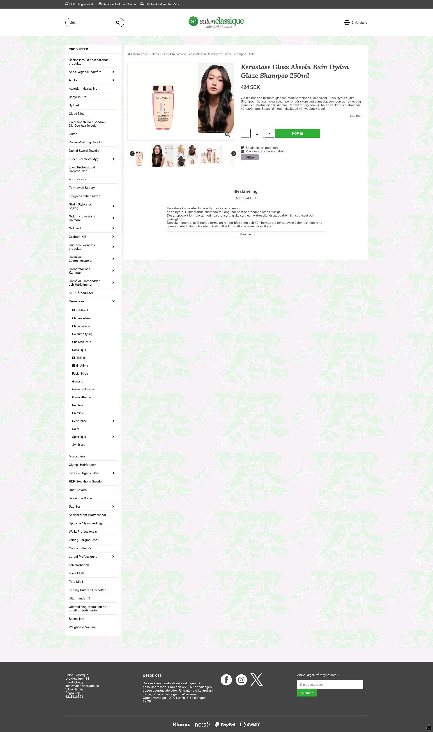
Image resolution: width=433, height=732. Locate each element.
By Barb (74, 105)
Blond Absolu (80, 310)
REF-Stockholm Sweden (86, 481)
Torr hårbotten (79, 565)
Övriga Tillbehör (80, 548)
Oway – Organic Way (84, 473)
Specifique (79, 436)
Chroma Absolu (82, 318)
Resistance (79, 421)
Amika (73, 80)
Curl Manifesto (81, 342)
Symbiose (78, 444)
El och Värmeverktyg (83, 159)
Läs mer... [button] (357, 115)
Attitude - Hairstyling (83, 88)
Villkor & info (74, 689)
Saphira (74, 506)
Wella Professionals (83, 531)
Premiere (78, 413)
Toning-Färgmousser (84, 540)
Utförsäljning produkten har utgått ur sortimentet (88, 608)
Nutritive (77, 405)
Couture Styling (82, 334)
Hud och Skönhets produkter (82, 246)
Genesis (77, 381)
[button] (356, 22)
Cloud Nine (77, 113)
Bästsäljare (77, 618)
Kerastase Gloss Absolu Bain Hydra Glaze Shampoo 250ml (214, 54)
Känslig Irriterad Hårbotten (87, 590)
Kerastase (76, 301)
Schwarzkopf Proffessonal (87, 515)
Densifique (79, 350)
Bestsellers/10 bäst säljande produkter (89, 61)
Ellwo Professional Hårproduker (82, 169)
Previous (132, 153)
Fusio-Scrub (80, 373)
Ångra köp (72, 693)
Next (233, 153)
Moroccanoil (77, 456)
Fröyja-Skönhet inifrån (84, 196)
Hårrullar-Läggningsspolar (80, 258)
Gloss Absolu (81, 397)
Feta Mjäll (76, 581)
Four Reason (78, 179)
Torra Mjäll (76, 573)
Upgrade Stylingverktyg (85, 523)
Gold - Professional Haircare (82, 218)
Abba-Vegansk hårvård (85, 72)
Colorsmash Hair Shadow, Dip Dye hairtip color (87, 123)
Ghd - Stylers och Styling (81, 206)
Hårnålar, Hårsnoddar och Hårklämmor (84, 282)
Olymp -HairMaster (82, 464)
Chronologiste (81, 326)
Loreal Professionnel (83, 556)
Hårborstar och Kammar (79, 270)
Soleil (75, 429)
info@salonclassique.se (82, 686)
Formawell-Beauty (82, 187)
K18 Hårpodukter (81, 293)
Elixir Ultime (80, 365)
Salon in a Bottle (80, 498)
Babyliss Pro (77, 97)
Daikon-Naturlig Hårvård (86, 142)
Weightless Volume (82, 627)
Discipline (78, 357)
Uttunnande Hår (80, 598)
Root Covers (78, 490)
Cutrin (73, 134)
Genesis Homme (83, 389)
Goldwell (75, 228)
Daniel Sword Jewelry (84, 150)
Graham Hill (77, 236)
